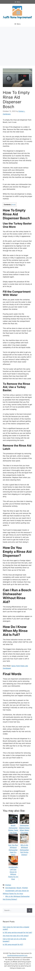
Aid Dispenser (10, 888)
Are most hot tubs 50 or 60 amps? (16, 936)
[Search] (29, 910)
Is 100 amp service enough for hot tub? (17, 932)
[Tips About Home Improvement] (17, 12)
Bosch (19, 888)
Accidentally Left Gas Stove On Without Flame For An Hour (13, 873)
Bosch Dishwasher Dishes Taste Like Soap (13, 829)
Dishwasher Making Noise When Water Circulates (24, 829)
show (13, 204)
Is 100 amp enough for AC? (13, 944)
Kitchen (8, 885)
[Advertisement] (17, 45)
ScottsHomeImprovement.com (17, 955)
